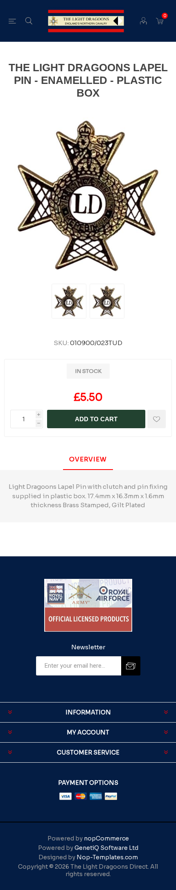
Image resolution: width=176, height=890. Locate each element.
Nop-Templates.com (107, 857)
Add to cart (96, 419)
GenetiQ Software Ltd (106, 848)
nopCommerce (106, 838)
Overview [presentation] (88, 459)
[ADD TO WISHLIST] (156, 419)
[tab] (88, 459)
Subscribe (130, 665)
